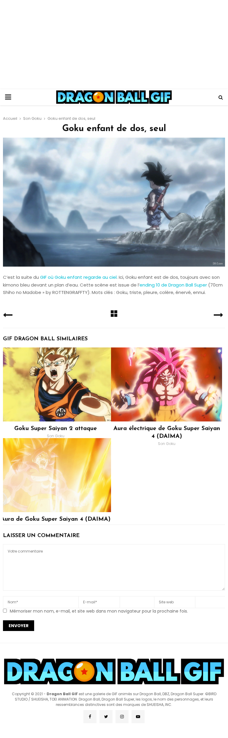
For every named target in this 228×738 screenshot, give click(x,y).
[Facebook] (89, 716)
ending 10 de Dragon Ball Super (173, 285)
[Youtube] (138, 716)
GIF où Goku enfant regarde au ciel (78, 277)
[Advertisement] (114, 44)
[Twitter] (106, 716)
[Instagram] (122, 716)
